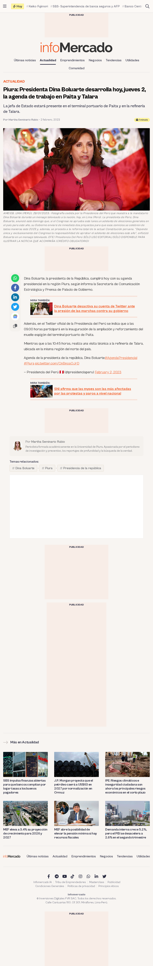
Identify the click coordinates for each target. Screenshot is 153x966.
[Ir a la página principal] (76, 47)
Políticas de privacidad (81, 886)
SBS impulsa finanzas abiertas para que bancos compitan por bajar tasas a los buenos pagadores (24, 786)
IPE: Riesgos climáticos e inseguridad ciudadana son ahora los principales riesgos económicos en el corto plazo (125, 786)
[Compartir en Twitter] (15, 307)
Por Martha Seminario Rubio (20, 119)
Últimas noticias (25, 60)
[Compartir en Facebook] (15, 288)
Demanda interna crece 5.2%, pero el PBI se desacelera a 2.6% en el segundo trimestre (126, 833)
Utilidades (132, 60)
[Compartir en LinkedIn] (15, 297)
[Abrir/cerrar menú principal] (5, 6)
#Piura (29, 363)
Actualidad (48, 60)
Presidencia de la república (82, 468)
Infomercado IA (42, 882)
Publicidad (114, 882)
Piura (49, 468)
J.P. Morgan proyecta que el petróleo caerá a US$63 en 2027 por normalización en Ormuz (73, 786)
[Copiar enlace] (15, 326)
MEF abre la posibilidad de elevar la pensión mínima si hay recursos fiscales (75, 833)
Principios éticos (108, 886)
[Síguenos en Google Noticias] (15, 316)
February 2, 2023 (108, 372)
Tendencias (114, 60)
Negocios (95, 60)
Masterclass (96, 882)
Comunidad (76, 68)
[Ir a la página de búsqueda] (147, 6)
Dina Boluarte (24, 468)
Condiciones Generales (49, 886)
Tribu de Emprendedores (70, 882)
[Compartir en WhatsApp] (15, 278)
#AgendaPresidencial (121, 358)
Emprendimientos (72, 60)
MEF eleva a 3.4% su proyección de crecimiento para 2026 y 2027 (25, 833)
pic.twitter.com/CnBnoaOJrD (57, 363)
